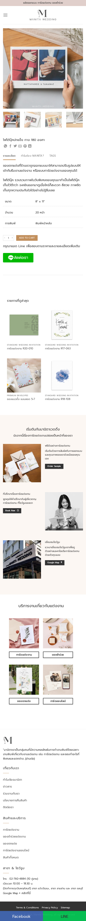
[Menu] (5, 15)
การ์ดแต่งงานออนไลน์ (16, 850)
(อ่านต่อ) (30, 759)
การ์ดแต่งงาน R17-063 (58, 348)
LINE (64, 916)
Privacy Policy (50, 907)
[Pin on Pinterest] (25, 146)
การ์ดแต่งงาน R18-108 (57, 399)
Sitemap (65, 907)
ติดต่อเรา (8, 807)
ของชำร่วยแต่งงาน (14, 836)
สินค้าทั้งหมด (11, 857)
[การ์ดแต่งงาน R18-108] (62, 375)
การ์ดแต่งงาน (11, 830)
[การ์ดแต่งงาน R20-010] (24, 325)
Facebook (21, 916)
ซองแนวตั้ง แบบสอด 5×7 (21, 399)
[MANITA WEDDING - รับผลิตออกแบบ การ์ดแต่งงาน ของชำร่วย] (43, 15)
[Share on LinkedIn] (29, 146)
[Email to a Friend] (20, 146)
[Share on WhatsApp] (5, 146)
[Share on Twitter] (15, 146)
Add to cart (27, 238)
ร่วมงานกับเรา (11, 793)
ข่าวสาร (7, 786)
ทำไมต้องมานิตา (12, 780)
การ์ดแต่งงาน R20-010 (20, 348)
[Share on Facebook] (10, 146)
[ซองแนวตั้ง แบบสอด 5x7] (24, 375)
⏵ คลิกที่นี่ (25, 893)
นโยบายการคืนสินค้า (15, 800)
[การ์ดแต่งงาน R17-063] (62, 325)
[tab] (9, 156)
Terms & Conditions (27, 907)
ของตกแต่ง (10, 843)
